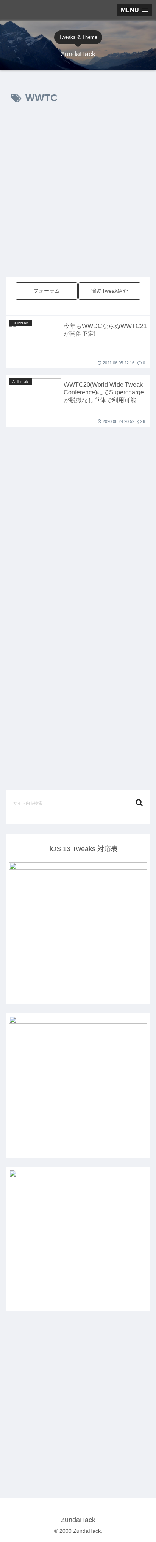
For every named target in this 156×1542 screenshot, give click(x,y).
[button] (139, 802)
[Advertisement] (78, 198)
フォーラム (46, 291)
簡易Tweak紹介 (109, 291)
